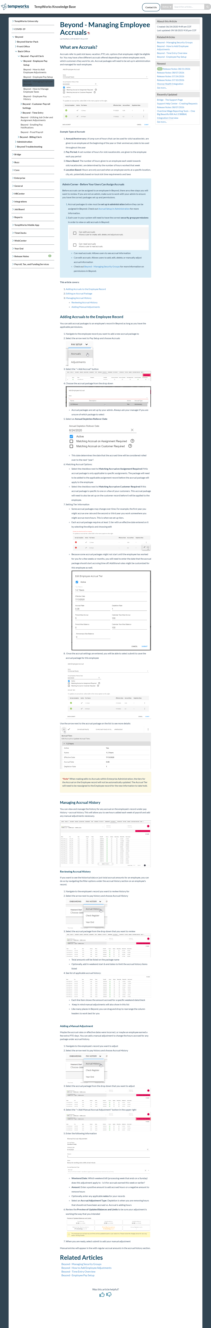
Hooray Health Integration (170, 83)
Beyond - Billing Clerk (31, 137)
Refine (165, 6)
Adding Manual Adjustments (85, 306)
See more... (162, 87)
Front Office (23, 46)
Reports (18, 217)
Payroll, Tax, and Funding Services (31, 264)
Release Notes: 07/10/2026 (170, 80)
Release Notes (32, 256)
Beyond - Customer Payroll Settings (36, 105)
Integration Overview (167, 117)
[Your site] (16, 4)
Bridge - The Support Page (170, 99)
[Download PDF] (88, 32)
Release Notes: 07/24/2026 (170, 76)
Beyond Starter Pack (27, 41)
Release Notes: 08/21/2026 (174, 68)
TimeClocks (20, 232)
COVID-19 (19, 29)
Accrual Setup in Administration (114, 208)
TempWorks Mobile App (26, 225)
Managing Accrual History (78, 298)
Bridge (17, 154)
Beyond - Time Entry (33, 112)
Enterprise (19, 178)
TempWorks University (26, 21)
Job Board (19, 209)
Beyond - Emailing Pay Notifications (32, 126)
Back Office (24, 51)
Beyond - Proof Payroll (32, 132)
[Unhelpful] (109, 1295)
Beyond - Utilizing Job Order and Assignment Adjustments (37, 118)
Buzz (16, 162)
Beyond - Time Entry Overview (78, 1271)
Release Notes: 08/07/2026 (170, 72)
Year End (18, 248)
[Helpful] (102, 1295)
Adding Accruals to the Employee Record (86, 289)
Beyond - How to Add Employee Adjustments (34, 71)
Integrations (20, 201)
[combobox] (188, 7)
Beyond (19, 36)
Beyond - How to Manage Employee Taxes (36, 90)
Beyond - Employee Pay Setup (35, 63)
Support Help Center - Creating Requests (177, 103)
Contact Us (151, 7)
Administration (24, 141)
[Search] (207, 7)
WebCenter (20, 240)
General (18, 185)
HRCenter (19, 193)
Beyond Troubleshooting (29, 146)
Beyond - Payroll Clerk (32, 56)
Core (17, 170)
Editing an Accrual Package (79, 293)
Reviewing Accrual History (84, 302)
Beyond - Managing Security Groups (102, 266)
